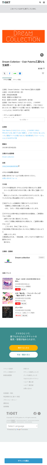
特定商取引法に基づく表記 (11, 397)
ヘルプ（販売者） (29, 385)
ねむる (22, 135)
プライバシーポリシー (10, 400)
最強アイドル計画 (12, 135)
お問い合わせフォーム (9, 178)
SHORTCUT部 (12, 138)
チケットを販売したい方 (31, 372)
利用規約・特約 (8, 393)
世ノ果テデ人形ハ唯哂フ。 (19, 133)
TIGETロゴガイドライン (31, 379)
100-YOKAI (33, 133)
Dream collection (8, 157)
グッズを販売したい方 (30, 375)
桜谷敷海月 (29, 135)
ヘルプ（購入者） (29, 382)
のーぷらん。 (22, 130)
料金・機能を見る (23, 355)
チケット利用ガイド (9, 372)
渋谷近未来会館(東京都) (10, 166)
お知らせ (26, 369)
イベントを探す (8, 369)
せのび (14, 130)
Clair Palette (6, 130)
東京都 (40, 68)
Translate (24, 429)
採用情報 (6, 406)
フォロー (41, 257)
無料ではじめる (23, 348)
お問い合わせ (28, 388)
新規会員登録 (7, 375)
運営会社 (6, 403)
